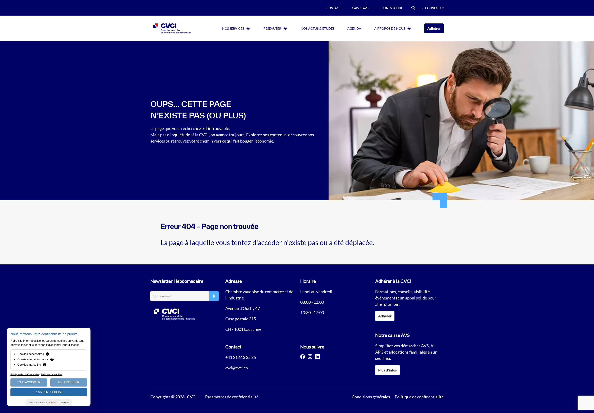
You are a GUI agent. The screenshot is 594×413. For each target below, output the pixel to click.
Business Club (391, 8)
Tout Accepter (28, 382)
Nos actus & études (317, 28)
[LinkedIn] (317, 356)
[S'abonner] (214, 296)
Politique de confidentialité (419, 396)
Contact (333, 8)
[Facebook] (302, 356)
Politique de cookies (51, 374)
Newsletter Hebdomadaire (176, 281)
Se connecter (432, 8)
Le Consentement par (48, 402)
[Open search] (413, 8)
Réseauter (272, 28)
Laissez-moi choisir (49, 392)
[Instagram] (310, 356)
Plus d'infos (387, 370)
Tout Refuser (68, 382)
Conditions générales (371, 396)
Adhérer (434, 28)
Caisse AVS (360, 8)
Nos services (233, 28)
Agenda (354, 28)
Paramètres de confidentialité (231, 396)
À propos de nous (389, 28)
